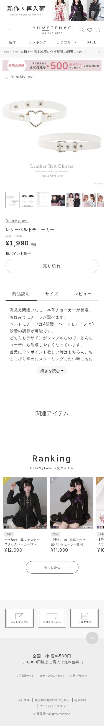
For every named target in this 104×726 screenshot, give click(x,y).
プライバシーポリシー (54, 705)
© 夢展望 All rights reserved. (52, 714)
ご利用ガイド (25, 675)
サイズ (52, 293)
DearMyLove (17, 220)
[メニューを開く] (9, 30)
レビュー (83, 293)
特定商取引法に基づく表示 (52, 700)
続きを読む (50, 370)
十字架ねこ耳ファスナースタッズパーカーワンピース (22, 544)
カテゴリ (64, 42)
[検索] (82, 29)
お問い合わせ (78, 675)
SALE (91, 42)
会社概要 (24, 700)
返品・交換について (52, 675)
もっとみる (52, 567)
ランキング (38, 42)
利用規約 (80, 700)
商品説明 (21, 293)
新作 (12, 42)
